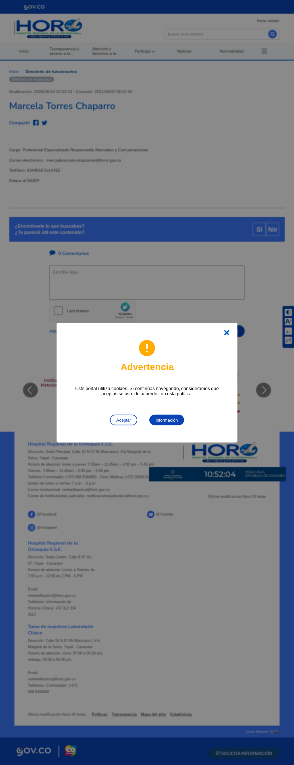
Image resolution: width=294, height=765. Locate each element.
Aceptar (123, 419)
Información (167, 419)
